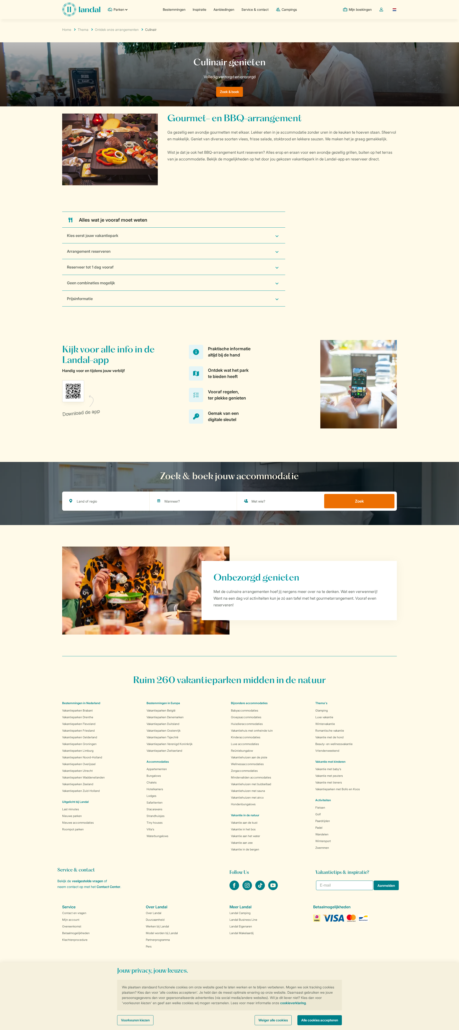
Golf (318, 814)
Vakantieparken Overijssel (79, 764)
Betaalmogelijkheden (76, 933)
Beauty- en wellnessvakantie (334, 744)
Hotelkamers (155, 789)
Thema (83, 29)
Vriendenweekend (327, 750)
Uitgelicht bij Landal (75, 802)
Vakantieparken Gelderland (79, 737)
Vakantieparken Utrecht (77, 770)
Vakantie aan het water (245, 836)
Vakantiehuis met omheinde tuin (252, 730)
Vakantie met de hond (329, 737)
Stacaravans (154, 809)
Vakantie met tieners (328, 782)
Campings (289, 9)
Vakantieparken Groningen (79, 744)
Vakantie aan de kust (244, 822)
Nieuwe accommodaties (78, 822)
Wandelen (321, 834)
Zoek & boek (229, 92)
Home (66, 29)
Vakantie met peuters (329, 776)
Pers (149, 946)
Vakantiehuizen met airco (247, 797)
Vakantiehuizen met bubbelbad (251, 784)
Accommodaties (158, 761)
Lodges (151, 796)
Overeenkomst (71, 926)
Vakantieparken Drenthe (77, 717)
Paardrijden (322, 821)
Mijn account (70, 919)
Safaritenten (155, 802)
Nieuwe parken (72, 816)
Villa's (150, 829)
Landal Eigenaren (241, 926)
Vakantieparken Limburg (77, 750)
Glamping (321, 710)
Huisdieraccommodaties (247, 724)
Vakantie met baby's (328, 769)
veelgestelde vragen (87, 881)
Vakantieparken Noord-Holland (82, 757)
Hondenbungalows (243, 804)
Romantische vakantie (329, 730)
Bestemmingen (174, 9)
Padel (318, 827)
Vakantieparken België (161, 710)
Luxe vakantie (324, 717)
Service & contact (254, 9)
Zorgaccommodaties (244, 770)
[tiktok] (260, 888)
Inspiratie (199, 9)
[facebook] (235, 888)
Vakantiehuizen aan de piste (249, 757)
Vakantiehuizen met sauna (248, 791)
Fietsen (320, 807)
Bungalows (154, 776)
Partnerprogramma (158, 940)
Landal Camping (240, 913)
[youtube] (273, 888)
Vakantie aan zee (242, 842)
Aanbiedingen (223, 9)
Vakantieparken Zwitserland (164, 750)
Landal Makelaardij (242, 933)
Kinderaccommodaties (245, 737)
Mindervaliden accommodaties (251, 777)
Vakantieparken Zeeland (77, 784)
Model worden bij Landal (162, 933)
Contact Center (108, 887)
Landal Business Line (243, 919)
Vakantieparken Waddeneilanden (83, 777)
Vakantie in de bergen (245, 849)
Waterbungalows (157, 836)
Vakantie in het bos (243, 829)
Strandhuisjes (155, 816)
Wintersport (323, 841)
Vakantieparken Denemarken (165, 717)
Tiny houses (155, 822)
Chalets (152, 782)
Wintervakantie (325, 724)
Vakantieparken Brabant (77, 710)
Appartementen (157, 769)
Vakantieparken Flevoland (78, 724)
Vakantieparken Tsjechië (162, 737)
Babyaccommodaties (244, 710)
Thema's (321, 703)
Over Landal (153, 913)
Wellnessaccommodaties (247, 764)
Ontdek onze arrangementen (117, 29)
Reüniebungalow (242, 750)
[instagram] (247, 888)
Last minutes (70, 809)
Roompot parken (73, 829)
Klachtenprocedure (74, 940)
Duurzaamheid (155, 919)
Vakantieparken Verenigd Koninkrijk (169, 744)
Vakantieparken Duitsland (163, 724)
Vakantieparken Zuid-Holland (81, 791)
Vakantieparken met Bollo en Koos (337, 789)
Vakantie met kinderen (330, 761)
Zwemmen (322, 847)
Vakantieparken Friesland (78, 730)
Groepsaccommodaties (246, 717)
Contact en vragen (74, 913)
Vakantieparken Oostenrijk (163, 730)
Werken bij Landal (157, 926)
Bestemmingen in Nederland (81, 703)
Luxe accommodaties (245, 744)
